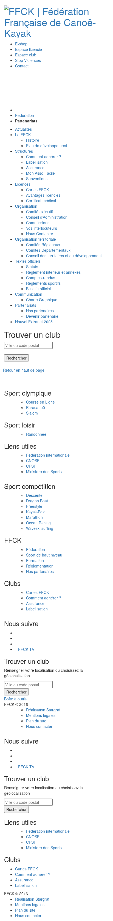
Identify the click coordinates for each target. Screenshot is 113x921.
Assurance (35, 167)
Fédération (24, 115)
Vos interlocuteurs (41, 228)
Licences (22, 184)
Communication (28, 294)
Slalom (32, 413)
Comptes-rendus (40, 277)
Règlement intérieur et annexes (53, 272)
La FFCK (23, 134)
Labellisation (37, 162)
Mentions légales (40, 715)
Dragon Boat (37, 500)
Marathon (34, 517)
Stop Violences (28, 60)
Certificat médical (41, 200)
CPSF (31, 466)
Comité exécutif (39, 211)
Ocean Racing (38, 522)
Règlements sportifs (43, 283)
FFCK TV (26, 649)
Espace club (25, 54)
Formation (35, 560)
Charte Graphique (41, 299)
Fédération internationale (48, 455)
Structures (24, 151)
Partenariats (25, 305)
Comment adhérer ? (43, 156)
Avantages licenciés (43, 195)
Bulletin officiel (38, 288)
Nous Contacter (39, 233)
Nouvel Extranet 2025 (34, 321)
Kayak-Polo (36, 511)
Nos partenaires (40, 310)
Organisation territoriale (35, 239)
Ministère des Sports (44, 471)
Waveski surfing (39, 528)
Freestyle (34, 506)
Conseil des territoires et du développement (64, 255)
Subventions (36, 178)
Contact (22, 65)
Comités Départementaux (48, 250)
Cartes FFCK (37, 189)
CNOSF (32, 460)
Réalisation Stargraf (43, 709)
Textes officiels (28, 261)
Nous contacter (39, 726)
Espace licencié (28, 49)
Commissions (37, 222)
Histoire (32, 140)
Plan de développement (46, 145)
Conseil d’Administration (46, 217)
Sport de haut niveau (44, 555)
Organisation (26, 206)
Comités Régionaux (43, 244)
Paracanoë (35, 407)
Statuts (32, 266)
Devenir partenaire (42, 316)
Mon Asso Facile (40, 173)
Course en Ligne (40, 402)
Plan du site (36, 720)
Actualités (23, 129)
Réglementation (39, 566)
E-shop (21, 43)
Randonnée (36, 434)
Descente (34, 495)
